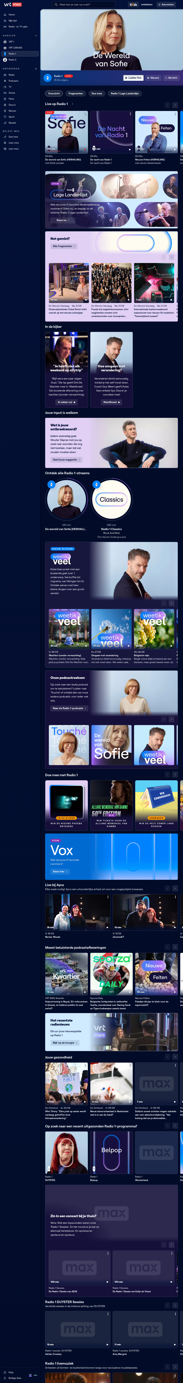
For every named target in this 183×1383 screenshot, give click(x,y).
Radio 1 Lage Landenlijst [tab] (125, 93)
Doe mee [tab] (97, 93)
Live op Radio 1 (56, 104)
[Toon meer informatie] (85, 114)
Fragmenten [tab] (76, 93)
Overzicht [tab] (54, 93)
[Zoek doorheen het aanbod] (36, 68)
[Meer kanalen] (36, 35)
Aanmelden (168, 4)
